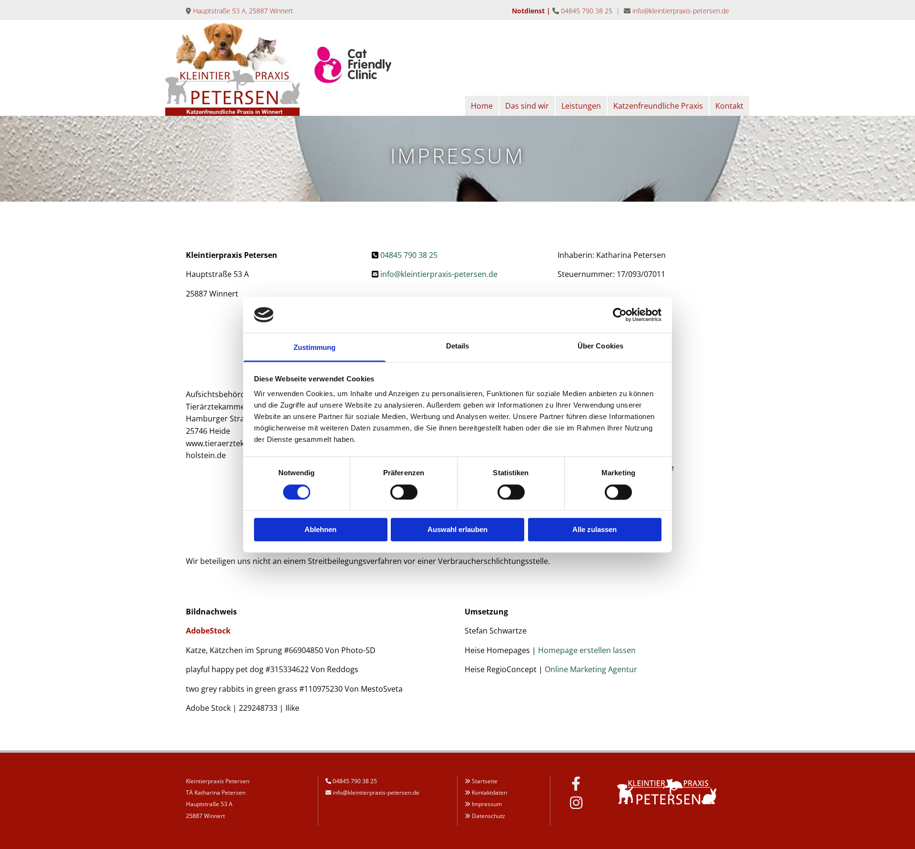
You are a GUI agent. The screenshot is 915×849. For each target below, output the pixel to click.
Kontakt (729, 106)
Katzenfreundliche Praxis (658, 106)
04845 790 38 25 (586, 10)
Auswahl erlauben (457, 530)
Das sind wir (527, 106)
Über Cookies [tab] (600, 346)
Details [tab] (457, 346)
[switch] (403, 492)
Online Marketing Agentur (591, 669)
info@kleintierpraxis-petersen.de (680, 10)
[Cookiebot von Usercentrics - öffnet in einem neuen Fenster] (619, 314)
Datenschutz (488, 816)
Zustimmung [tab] (315, 348)
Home (482, 106)
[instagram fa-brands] (576, 803)
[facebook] (576, 784)
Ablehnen (320, 530)
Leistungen (581, 106)
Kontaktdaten (489, 792)
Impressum (487, 804)
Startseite (485, 781)
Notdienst (528, 10)
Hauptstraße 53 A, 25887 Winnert (243, 10)
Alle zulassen (594, 530)
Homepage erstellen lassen (587, 650)
